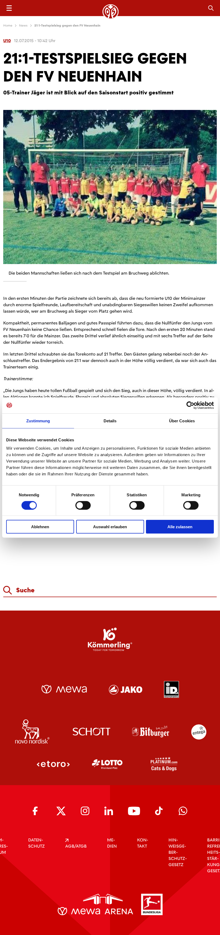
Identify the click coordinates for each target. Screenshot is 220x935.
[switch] (83, 505)
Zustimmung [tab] (38, 420)
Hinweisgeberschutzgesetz (177, 852)
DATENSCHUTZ (36, 843)
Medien (112, 843)
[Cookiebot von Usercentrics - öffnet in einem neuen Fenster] (190, 405)
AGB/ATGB (76, 846)
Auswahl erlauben (110, 526)
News (23, 25)
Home (7, 25)
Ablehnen (40, 526)
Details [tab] (110, 420)
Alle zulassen (179, 526)
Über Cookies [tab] (182, 420)
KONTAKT (142, 843)
